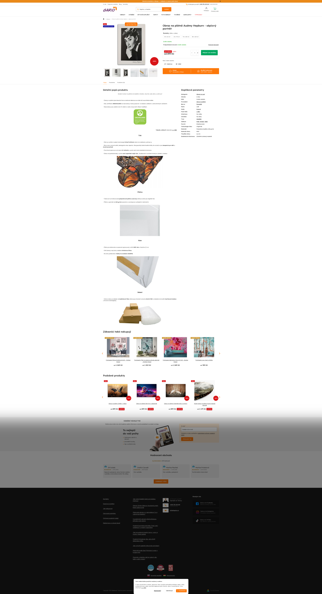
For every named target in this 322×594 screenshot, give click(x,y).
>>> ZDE (143, 587)
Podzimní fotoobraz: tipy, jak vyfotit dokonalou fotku (144, 540)
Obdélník (198, 119)
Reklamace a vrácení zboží (111, 523)
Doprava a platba (113, 4)
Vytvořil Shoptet (214, 590)
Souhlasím (182, 591)
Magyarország (171, 575)
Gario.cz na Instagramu (207, 512)
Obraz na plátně (201, 102)
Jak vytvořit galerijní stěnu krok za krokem (146, 546)
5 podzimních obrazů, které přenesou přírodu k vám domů (144, 520)
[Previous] (102, 397)
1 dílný (198, 111)
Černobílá (199, 104)
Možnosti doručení (213, 45)
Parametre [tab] (112, 82)
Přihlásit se (187, 439)
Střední (202, 121)
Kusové (198, 109)
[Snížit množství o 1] (192, 52)
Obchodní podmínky (109, 513)
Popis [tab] (105, 82)
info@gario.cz (174, 510)
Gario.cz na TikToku (208, 520)
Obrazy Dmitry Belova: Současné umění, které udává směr (145, 506)
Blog (120, 4)
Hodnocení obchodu (161, 455)
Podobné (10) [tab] (121, 82)
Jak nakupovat (107, 508)
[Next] (219, 397)
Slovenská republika (156, 575)
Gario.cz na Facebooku (208, 503)
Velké (206, 121)
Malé (197, 121)
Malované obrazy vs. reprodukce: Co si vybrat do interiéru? (145, 513)
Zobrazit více (161, 481)
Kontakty (125, 4)
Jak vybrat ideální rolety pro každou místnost (144, 500)
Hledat (166, 9)
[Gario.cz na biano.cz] (171, 568)
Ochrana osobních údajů (110, 518)
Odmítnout (169, 591)
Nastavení (157, 591)
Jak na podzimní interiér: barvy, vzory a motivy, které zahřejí (145, 533)
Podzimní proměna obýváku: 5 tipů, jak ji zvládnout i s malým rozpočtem (145, 526)
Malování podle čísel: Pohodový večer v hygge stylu (145, 551)
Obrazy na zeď (200, 94)
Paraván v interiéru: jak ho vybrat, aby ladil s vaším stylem (145, 558)
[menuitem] (122, 15)
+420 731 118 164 (175, 504)
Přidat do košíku (209, 52)
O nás (104, 4)
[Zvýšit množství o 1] (197, 52)
